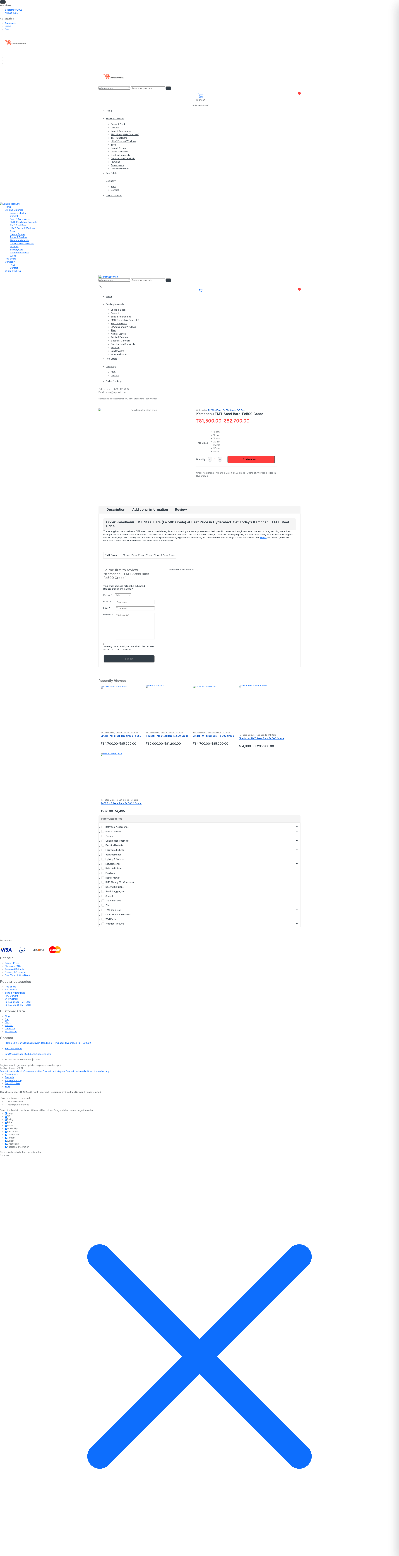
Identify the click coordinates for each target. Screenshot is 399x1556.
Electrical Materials (120, 155)
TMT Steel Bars (119, 138)
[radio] (228, 431)
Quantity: (201, 459)
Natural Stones (118, 148)
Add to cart (249, 459)
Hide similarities (15, 1101)
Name (107, 601)
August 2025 (11, 13)
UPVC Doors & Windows (123, 141)
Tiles (113, 144)
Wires (13, 255)
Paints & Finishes (119, 151)
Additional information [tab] (150, 509)
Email (106, 608)
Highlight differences (18, 1104)
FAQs (113, 186)
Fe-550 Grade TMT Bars (127, 732)
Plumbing (115, 162)
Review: (108, 614)
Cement (115, 127)
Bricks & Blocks (119, 124)
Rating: (107, 595)
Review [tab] (181, 509)
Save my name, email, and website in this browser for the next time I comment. (128, 648)
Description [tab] (115, 509)
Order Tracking (114, 195)
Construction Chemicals (123, 158)
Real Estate (111, 173)
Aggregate (10, 23)
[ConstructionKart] (14, 42)
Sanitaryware (117, 165)
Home (109, 110)
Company (111, 181)
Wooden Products (120, 168)
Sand (7, 29)
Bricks (8, 26)
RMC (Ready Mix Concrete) (125, 134)
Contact (115, 190)
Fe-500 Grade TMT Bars (234, 410)
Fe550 (263, 537)
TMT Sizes (202, 443)
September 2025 (13, 9)
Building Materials (115, 118)
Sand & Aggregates (121, 131)
